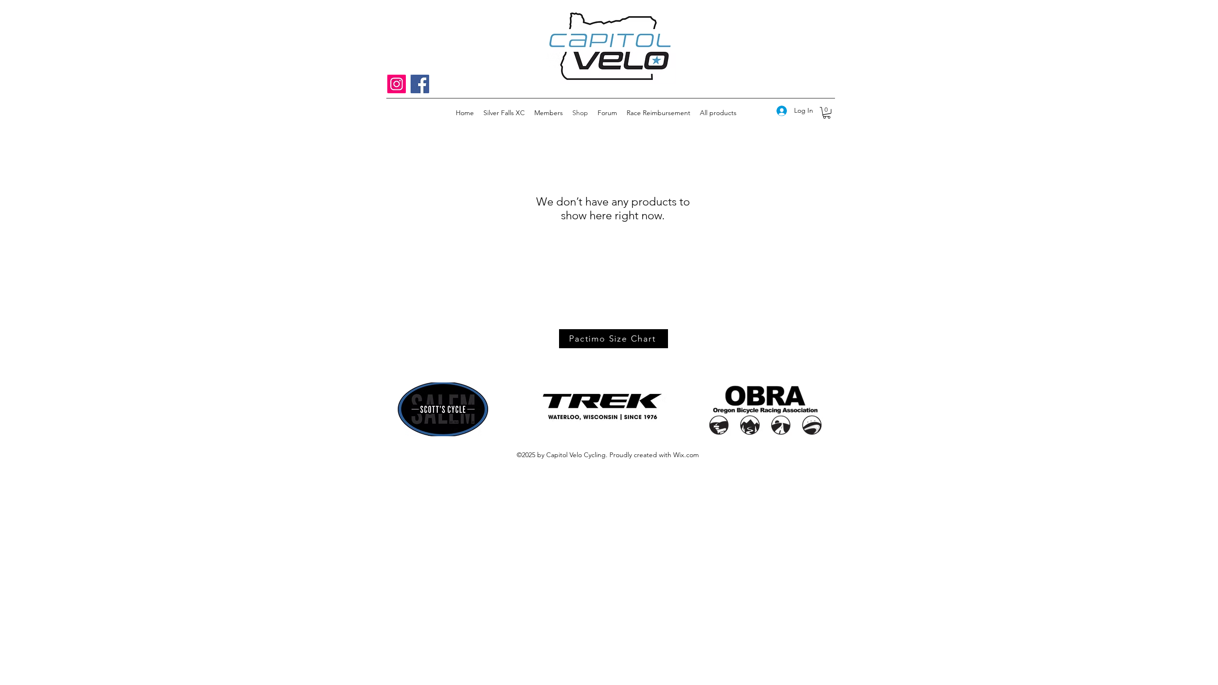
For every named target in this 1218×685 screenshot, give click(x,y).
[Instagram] (396, 84)
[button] (827, 112)
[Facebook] (420, 84)
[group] (609, 197)
